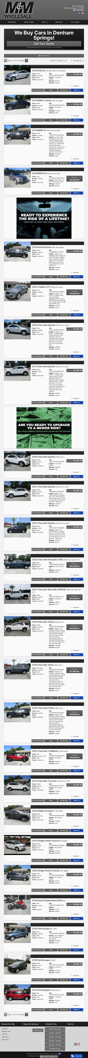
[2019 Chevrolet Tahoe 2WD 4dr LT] (17, 669)
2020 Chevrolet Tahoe (47, 708)
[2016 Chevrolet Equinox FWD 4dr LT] (17, 461)
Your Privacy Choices (53, 1053)
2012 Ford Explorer (46, 990)
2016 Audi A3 (49, 70)
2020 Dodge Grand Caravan (50, 840)
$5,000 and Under (55, 1029)
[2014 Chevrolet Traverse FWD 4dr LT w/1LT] (17, 785)
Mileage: (52, 81)
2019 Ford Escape (43, 960)
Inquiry (51, 90)
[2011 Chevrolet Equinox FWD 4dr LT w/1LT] (17, 371)
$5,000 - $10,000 (55, 1033)
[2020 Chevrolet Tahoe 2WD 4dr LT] (17, 712)
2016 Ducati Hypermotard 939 (48, 900)
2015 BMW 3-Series (47, 100)
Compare (76, 86)
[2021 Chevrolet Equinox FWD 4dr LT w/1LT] (17, 491)
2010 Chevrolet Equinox (50, 325)
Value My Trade (64, 90)
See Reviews (38, 1030)
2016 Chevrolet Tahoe (48, 622)
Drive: (34, 77)
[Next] (26, 60)
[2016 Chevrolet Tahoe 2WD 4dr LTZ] (17, 626)
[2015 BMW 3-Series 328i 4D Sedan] (17, 104)
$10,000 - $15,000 (55, 1037)
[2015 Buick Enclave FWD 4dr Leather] (17, 251)
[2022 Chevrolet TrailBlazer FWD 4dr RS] (17, 755)
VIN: (50, 74)
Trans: (34, 79)
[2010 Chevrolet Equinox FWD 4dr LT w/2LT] (17, 329)
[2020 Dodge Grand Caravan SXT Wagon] (17, 875)
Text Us (77, 90)
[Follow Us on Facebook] (79, 13)
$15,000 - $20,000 (55, 1041)
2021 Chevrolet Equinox (50, 486)
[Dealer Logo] (19, 9)
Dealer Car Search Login (32, 1053)
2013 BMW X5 (46, 130)
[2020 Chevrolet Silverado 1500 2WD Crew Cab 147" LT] (17, 564)
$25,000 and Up (55, 1049)
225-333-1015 (78, 10)
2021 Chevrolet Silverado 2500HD (56, 590)
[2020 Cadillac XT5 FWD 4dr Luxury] (17, 291)
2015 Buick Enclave (48, 247)
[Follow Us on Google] (82, 13)
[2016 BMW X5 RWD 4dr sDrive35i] (17, 177)
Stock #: (51, 83)
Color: (34, 74)
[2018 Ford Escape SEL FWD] (17, 933)
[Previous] (5, 60)
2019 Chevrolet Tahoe (47, 665)
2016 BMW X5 (46, 173)
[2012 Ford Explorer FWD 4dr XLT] (17, 994)
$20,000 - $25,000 (55, 1045)
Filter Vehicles (44, 56)
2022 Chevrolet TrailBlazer (50, 751)
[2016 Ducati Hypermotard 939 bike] (17, 904)
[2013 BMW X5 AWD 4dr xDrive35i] (17, 134)
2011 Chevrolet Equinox (50, 366)
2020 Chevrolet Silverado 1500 (56, 559)
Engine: (51, 77)
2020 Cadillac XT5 (47, 287)
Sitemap (46, 1053)
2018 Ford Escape (44, 928)
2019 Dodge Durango (47, 811)
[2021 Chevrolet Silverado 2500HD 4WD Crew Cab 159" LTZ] (17, 594)
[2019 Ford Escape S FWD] (17, 964)
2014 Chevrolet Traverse (51, 781)
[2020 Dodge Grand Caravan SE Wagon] (17, 845)
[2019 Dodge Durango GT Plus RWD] (17, 815)
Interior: (34, 76)
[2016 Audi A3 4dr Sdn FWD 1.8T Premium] (17, 75)
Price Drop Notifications (38, 90)
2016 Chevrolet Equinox (48, 457)
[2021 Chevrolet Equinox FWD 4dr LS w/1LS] (17, 527)
